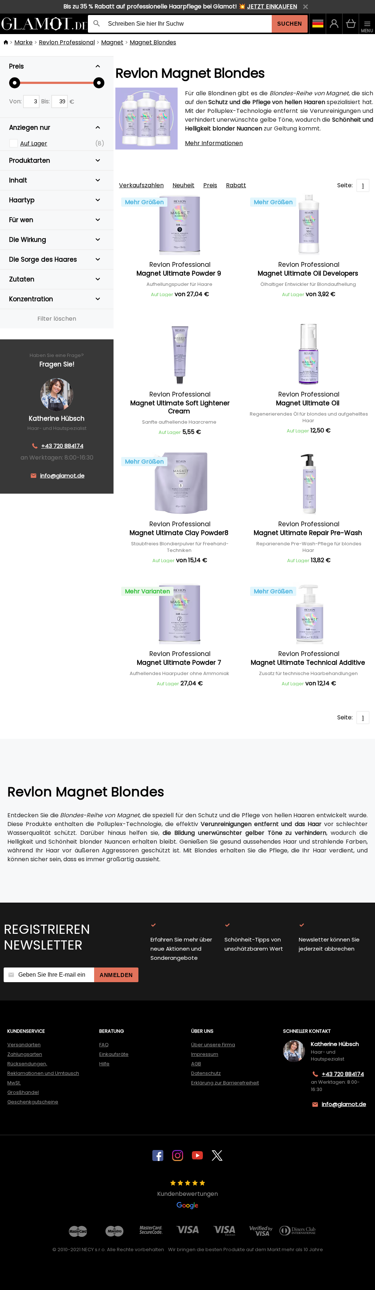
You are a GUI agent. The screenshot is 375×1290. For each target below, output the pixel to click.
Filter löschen (56, 318)
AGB (196, 1063)
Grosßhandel (23, 1092)
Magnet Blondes (153, 42)
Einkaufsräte (114, 1054)
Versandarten (24, 1044)
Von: (16, 101)
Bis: (46, 101)
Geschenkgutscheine (32, 1101)
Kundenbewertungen (187, 1194)
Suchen (289, 24)
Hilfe (104, 1063)
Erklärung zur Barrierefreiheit (225, 1082)
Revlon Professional (67, 42)
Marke (23, 42)
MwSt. (14, 1082)
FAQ (104, 1044)
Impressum (204, 1054)
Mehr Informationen (214, 143)
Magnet (112, 42)
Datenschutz (206, 1073)
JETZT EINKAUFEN (272, 6)
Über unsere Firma (213, 1044)
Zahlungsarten (24, 1054)
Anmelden (116, 975)
